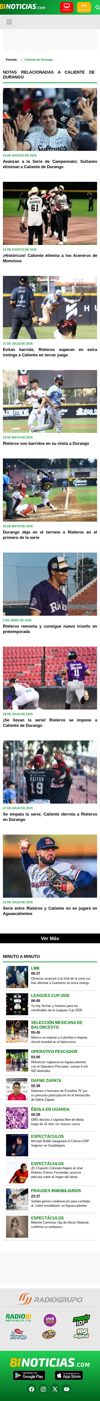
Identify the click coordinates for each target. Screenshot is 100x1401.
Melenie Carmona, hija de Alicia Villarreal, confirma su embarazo (60, 1225)
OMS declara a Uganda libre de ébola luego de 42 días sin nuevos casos (57, 1122)
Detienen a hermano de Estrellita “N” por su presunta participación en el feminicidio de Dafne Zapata (60, 1095)
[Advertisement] (50, 34)
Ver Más (50, 938)
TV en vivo (66, 10)
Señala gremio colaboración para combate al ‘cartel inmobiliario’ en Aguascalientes (60, 1203)
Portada (11, 59)
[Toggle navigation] (9, 22)
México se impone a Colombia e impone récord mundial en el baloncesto (59, 1040)
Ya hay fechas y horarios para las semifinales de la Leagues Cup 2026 (56, 1008)
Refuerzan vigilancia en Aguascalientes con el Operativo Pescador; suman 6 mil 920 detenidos (59, 1066)
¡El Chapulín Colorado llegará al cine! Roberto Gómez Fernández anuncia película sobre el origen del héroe (57, 1172)
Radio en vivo (84, 10)
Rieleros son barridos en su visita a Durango (46, 443)
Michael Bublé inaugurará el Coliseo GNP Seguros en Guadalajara (60, 1143)
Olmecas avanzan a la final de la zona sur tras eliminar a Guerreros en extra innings (60, 981)
